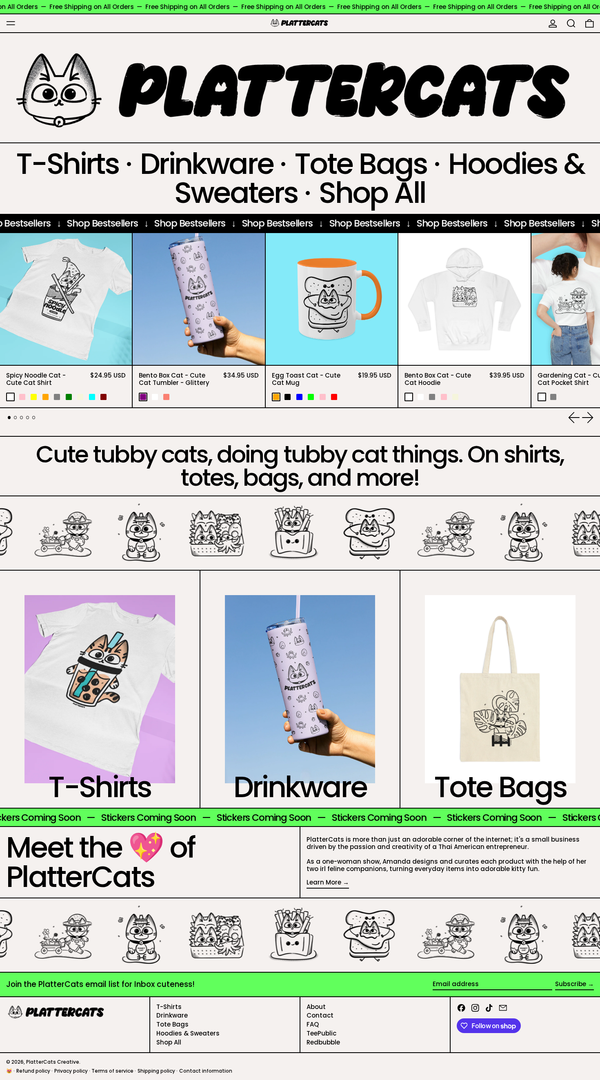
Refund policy (33, 1070)
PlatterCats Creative (52, 1061)
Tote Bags (172, 1024)
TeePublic (321, 1033)
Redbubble (323, 1042)
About (316, 1006)
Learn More (324, 883)
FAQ (313, 1024)
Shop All (168, 1042)
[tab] (9, 417)
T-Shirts (169, 1006)
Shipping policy (156, 1070)
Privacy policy (71, 1070)
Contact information (205, 1070)
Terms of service (112, 1070)
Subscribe (570, 984)
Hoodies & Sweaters (188, 1033)
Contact (320, 1015)
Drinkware (172, 1015)
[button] (571, 23)
